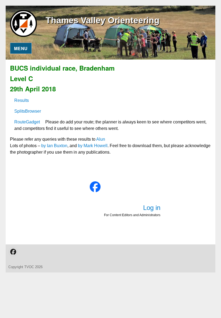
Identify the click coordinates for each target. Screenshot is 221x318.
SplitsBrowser (27, 111)
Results (21, 100)
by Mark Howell (93, 145)
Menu (21, 48)
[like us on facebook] (95, 186)
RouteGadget (27, 122)
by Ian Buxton (54, 145)
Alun (100, 139)
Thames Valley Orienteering (103, 20)
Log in (151, 207)
